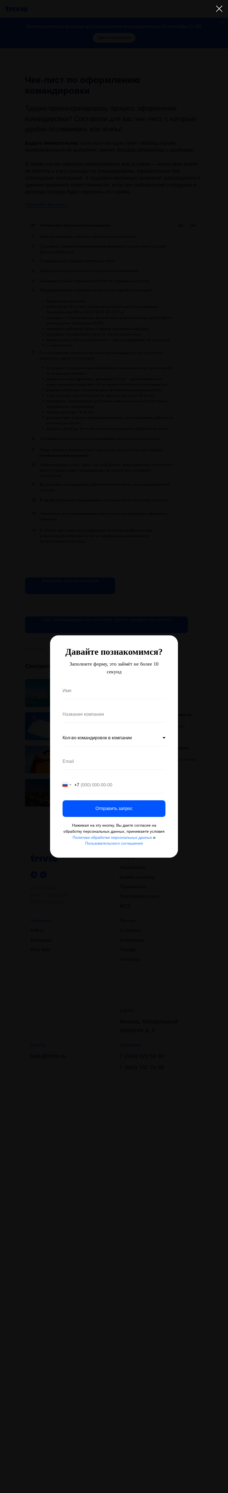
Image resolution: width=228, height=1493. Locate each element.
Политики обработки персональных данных (112, 837)
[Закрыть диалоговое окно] (219, 9)
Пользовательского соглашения (114, 843)
